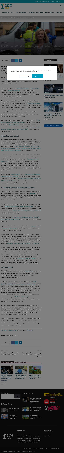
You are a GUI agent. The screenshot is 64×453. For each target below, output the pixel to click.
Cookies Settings (25, 76)
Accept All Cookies (37, 76)
